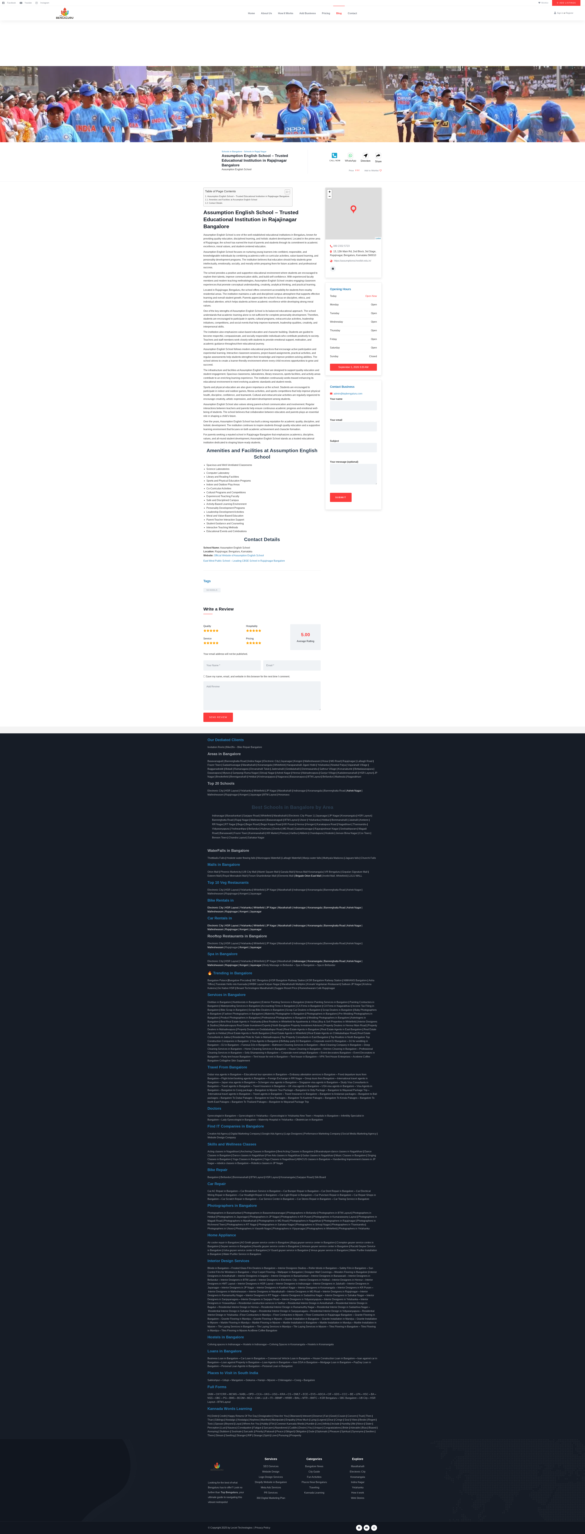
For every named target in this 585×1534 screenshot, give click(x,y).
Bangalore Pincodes (239, 980)
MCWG (233, 1394)
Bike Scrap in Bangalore (234, 1010)
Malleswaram (258, 820)
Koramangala (265, 765)
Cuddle (293, 1427)
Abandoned (281, 1427)
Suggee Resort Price (286, 988)
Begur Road (252, 824)
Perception (213, 1427)
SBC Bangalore (348, 1398)
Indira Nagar (254, 761)
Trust (361, 1416)
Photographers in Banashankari (224, 1213)
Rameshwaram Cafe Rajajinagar (317, 988)
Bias (364, 1427)
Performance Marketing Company (322, 1133)
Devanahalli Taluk (260, 769)
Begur (240, 824)
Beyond (229, 1423)
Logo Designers (293, 1133)
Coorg (297, 1380)
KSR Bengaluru (328, 1398)
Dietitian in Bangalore (219, 1002)
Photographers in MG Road (273, 1220)
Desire (302, 1427)
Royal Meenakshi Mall (235, 875)
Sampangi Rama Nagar (245, 773)
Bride (346, 1427)
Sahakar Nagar (256, 837)
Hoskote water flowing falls (241, 858)
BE (351, 1394)
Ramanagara (241, 769)
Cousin (342, 1416)
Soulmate (236, 1431)
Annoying (212, 1431)
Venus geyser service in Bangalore (329, 1250)
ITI (271, 1398)
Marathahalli (249, 765)
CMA (257, 1398)
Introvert (307, 1416)
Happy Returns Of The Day (242, 1416)
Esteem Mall (214, 875)
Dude (311, 1431)
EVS (313, 1394)
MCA (249, 1398)
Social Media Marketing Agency (359, 1133)
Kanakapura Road (327, 824)
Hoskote (329, 833)
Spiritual (345, 1431)
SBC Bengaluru (260, 980)
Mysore (271, 1380)
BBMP (278, 1398)
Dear (330, 1419)
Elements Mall (286, 875)
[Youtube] (367, 1528)
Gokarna (250, 1380)
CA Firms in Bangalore (309, 1006)
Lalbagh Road (364, 761)
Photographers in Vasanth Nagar (253, 1228)
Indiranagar (299, 790)
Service (207, 638)
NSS (210, 1398)
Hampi (261, 1380)
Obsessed (295, 1416)
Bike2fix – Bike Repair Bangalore (244, 747)
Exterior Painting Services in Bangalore (283, 1002)
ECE (305, 1394)
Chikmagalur (285, 1380)
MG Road (335, 761)
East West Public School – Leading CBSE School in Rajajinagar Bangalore (244, 560)
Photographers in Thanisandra (348, 1224)
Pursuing (283, 1435)
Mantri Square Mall (268, 872)
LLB (265, 1398)
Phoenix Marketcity (230, 872)
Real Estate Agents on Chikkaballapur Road (332, 1033)
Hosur (325, 761)
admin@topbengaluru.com (348, 393)
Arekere (364, 820)
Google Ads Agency (272, 1133)
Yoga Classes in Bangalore (247, 1159)
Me (353, 1423)
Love (274, 1435)
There (210, 1435)
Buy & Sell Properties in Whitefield (337, 1021)
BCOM (241, 1398)
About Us (266, 13)
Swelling (230, 1435)
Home (251, 13)
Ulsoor (303, 820)
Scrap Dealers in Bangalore (338, 1010)
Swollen (369, 1431)
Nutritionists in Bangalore (246, 1002)
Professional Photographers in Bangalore (284, 1017)
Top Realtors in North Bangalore (347, 1037)
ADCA (321, 1394)
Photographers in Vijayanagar (289, 1228)
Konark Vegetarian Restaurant (323, 984)
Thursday (335, 330)
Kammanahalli (257, 833)
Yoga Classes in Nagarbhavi (280, 1159)
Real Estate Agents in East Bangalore (341, 1029)
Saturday (335, 347)
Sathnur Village (327, 769)
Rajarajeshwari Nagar (326, 828)
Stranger (241, 1435)
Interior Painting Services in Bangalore (327, 1002)
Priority (259, 1431)
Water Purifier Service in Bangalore (242, 1254)
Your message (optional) (344, 462)
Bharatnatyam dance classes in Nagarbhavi (339, 1151)
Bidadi (228, 769)
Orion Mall (213, 872)
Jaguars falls (352, 858)
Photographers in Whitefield (322, 1228)
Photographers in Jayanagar (232, 1217)
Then (368, 1416)
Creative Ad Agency (218, 1133)
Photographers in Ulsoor (220, 1228)
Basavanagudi (215, 761)
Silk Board (320, 1177)
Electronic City (271, 761)
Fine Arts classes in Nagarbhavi (283, 1155)
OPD (251, 1394)
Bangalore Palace (217, 980)
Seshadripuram (348, 828)
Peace (279, 1431)
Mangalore (237, 1380)
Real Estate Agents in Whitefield (289, 1033)
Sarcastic (249, 1431)
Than (210, 1419)
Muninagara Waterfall (268, 858)
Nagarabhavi (354, 776)
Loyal (238, 1423)
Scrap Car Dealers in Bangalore (303, 1010)
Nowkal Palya (338, 765)
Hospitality (251, 626)
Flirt (272, 1423)
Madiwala (340, 776)
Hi (208, 1416)
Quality (207, 626)
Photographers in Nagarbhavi (306, 1220)
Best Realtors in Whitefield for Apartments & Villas (290, 1021)
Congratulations (332, 1427)
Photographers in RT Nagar (242, 1224)
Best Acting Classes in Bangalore (296, 1151)
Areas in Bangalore (224, 754)
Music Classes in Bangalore (350, 1155)
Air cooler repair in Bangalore (223, 1242)
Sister (368, 1423)
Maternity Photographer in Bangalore (285, 1013)
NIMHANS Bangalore (355, 980)
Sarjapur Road (251, 815)
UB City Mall (249, 872)
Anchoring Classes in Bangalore (258, 1151)
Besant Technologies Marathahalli (254, 988)
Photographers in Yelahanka (354, 1228)
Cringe (339, 1419)
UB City (363, 1398)
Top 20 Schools (221, 783)
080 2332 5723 (341, 246)
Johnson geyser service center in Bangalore (325, 1246)
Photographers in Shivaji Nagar (313, 1224)
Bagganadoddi (215, 769)
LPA (358, 1394)
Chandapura (316, 833)
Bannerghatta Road (235, 761)
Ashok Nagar (283, 773)
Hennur (296, 773)
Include (336, 1423)
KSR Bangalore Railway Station (287, 980)
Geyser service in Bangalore (236, 1246)
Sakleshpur (213, 1380)
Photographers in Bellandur (302, 1213)
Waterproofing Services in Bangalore (240, 1006)
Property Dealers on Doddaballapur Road (259, 1029)
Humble (310, 1423)
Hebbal (252, 776)
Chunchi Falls (368, 858)
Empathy (290, 1419)
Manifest (265, 1419)
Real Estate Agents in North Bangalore (249, 1033)
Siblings (219, 1419)
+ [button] (330, 192)
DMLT (297, 1394)
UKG (266, 1394)
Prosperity (295, 1435)
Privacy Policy (262, 1527)
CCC (344, 1394)
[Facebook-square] (359, 1528)
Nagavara (282, 776)
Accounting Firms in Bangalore (278, 1006)
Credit (222, 1416)
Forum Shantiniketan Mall (262, 875)
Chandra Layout (237, 837)
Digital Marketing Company (245, 1133)
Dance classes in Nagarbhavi (248, 1155)
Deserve (317, 1416)
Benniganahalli (238, 776)
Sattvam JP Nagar (351, 984)
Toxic (210, 1423)
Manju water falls (312, 858)
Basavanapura (298, 776)
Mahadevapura (310, 773)
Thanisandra (360, 824)
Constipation (245, 1427)
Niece (360, 1423)
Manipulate (278, 1419)
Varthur (294, 833)
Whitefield (279, 765)
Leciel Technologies (241, 1527)
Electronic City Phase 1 (301, 815)
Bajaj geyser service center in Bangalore (313, 1242)
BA (372, 1394)
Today (333, 296)
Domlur (277, 828)
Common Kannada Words (290, 1423)
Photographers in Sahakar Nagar (276, 1224)
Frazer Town (214, 765)
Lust (223, 1427)
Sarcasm (268, 1427)
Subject (334, 441)
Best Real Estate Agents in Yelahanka (241, 1021)
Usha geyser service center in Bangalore (245, 1250)
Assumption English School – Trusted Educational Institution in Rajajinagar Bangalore (248, 196)
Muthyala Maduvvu (333, 858)
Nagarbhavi (344, 824)
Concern (352, 1416)
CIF (330, 1394)
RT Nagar (230, 824)
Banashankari (233, 815)
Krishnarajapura (267, 776)
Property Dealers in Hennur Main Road (345, 1025)
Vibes (354, 1419)
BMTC (313, 1398)
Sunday (334, 356)
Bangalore (213, 1177)
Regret (371, 1419)
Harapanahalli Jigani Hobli (301, 765)
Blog (339, 13)
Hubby (264, 1423)
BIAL (297, 1398)
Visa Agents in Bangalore (265, 1041)
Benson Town (219, 837)
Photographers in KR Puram (296, 1217)
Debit (215, 1416)
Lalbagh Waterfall (291, 858)
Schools (212, 590)
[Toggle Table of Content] (285, 191)
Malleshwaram (312, 761)
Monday (334, 304)
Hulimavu (266, 828)
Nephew (254, 1419)
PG (225, 1398)
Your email (336, 420)
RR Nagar (217, 824)
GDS (336, 1394)
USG (274, 1394)
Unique (318, 1427)
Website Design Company (221, 1137)
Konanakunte (345, 769)
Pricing (326, 13)
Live (318, 1423)
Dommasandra (310, 769)
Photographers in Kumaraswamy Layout (334, 1217)
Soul (346, 1419)
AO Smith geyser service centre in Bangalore (265, 1242)
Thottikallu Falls (216, 858)
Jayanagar (286, 761)
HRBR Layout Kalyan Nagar (264, 984)
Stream (219, 1435)
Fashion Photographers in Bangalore (243, 1013)
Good (333, 1416)
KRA (282, 1394)
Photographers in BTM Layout (335, 1213)
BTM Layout (314, 776)
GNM (210, 1394)
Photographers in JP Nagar (264, 1217)
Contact (352, 13)
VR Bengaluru (332, 872)
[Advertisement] (292, 43)
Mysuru (227, 773)
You (310, 1427)
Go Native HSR (226, 988)
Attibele (304, 833)
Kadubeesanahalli (348, 773)
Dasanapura (214, 773)
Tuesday (334, 313)
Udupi (225, 1380)
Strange (258, 1435)
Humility (345, 1423)
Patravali (270, 1431)
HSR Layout (366, 773)
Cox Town (364, 833)
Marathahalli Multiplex (293, 984)
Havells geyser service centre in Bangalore (276, 1246)
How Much (303, 1419)
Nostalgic (231, 1419)
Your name (336, 399)
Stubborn (225, 1431)
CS (289, 1394)
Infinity (326, 1423)
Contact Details (215, 203)
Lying (313, 1419)
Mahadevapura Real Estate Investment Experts (245, 1025)
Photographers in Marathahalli (240, 1220)
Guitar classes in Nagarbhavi (318, 1155)
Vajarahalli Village (358, 765)
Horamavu (283, 794)
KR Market (272, 833)
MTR (305, 1398)
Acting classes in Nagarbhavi (223, 1151)
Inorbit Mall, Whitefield (335, 875)
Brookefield (222, 776)
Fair (326, 1416)
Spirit (267, 1435)
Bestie (362, 1419)
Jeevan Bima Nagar (346, 833)
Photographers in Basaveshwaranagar (264, 1213)
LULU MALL (355, 875)
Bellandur (328, 776)
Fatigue (257, 1427)
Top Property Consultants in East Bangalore (305, 1037)
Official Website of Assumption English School (239, 555)
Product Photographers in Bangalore (240, 1017)
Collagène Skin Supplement (234, 1060)
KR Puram (289, 824)
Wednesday (336, 321)
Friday (333, 339)
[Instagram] (374, 1528)
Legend (322, 1419)
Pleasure (334, 1431)
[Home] (64, 13)
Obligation (301, 1431)
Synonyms (357, 1431)
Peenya (284, 833)
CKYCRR (221, 1394)
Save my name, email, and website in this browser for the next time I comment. (248, 676)
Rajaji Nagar (242, 820)
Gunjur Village (328, 773)
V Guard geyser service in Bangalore (289, 1250)
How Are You (281, 1416)
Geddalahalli (293, 769)
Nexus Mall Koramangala (309, 872)
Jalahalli (353, 820)
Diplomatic (322, 1431)
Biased (372, 1427)
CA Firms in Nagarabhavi (337, 1006)
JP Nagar (271, 790)
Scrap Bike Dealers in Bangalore (266, 1010)
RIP (250, 1435)
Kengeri (298, 761)
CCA (259, 1394)
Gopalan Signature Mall (355, 872)
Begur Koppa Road (271, 824)
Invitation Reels (216, 747)
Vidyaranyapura (220, 828)
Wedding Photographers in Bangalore (328, 1017)
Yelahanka (323, 765)
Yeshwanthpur (239, 828)
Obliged (289, 1431)
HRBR (288, 1398)
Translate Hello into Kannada (231, 984)
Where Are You (251, 1423)
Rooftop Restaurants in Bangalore (237, 936)
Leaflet (378, 238)
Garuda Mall (287, 872)
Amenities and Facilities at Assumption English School (233, 200)
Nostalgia (243, 1419)
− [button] (330, 196)
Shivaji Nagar (267, 773)
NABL (242, 1394)
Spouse (219, 1423)
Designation (265, 1416)
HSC (365, 1394)
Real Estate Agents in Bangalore (301, 1029)
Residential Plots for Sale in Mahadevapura (256, 1037)
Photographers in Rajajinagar (339, 1220)
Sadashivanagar (232, 765)
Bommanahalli (339, 820)
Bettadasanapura (363, 769)
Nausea (231, 1427)
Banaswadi (226, 833)
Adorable (355, 1427)
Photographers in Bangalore (322, 1013)
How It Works (285, 13)
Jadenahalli (277, 769)
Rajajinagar (349, 761)
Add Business (307, 13)
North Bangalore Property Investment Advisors (297, 1025)
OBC (218, 1398)
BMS (232, 1398)
